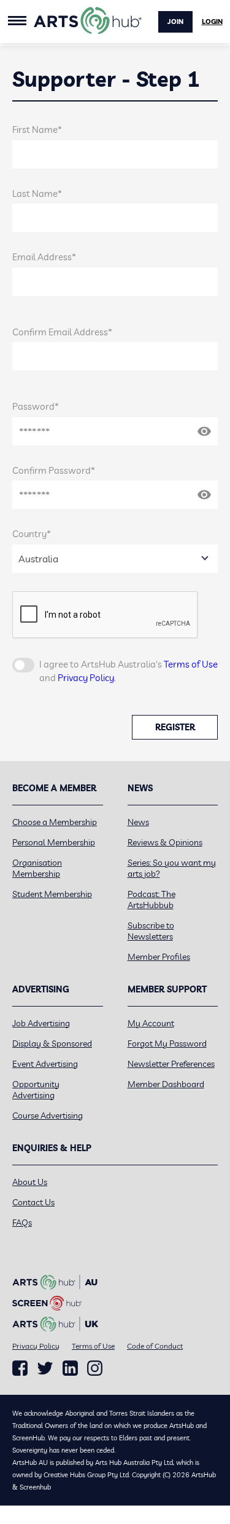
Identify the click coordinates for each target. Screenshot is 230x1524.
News (138, 822)
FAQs (22, 1222)
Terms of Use (191, 664)
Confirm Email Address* (62, 332)
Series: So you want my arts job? (172, 868)
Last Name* (37, 193)
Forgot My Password (167, 1043)
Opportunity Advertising (35, 1090)
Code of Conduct (155, 1345)
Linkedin (70, 1368)
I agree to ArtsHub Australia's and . (128, 671)
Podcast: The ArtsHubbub (151, 899)
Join (175, 21)
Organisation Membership (37, 868)
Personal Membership (53, 842)
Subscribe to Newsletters (151, 931)
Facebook (20, 1368)
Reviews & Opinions (165, 842)
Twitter (45, 1368)
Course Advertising (47, 1115)
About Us (29, 1181)
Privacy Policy (86, 678)
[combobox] (115, 559)
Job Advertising (41, 1023)
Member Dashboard (166, 1084)
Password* (35, 406)
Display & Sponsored (52, 1043)
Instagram (94, 1368)
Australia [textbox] (38, 559)
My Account (151, 1023)
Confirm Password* (53, 470)
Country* (31, 534)
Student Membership (52, 894)
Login (212, 21)
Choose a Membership (54, 822)
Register (175, 727)
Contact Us (33, 1202)
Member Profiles (159, 956)
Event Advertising (45, 1063)
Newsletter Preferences (171, 1063)
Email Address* (44, 257)
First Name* (37, 129)
